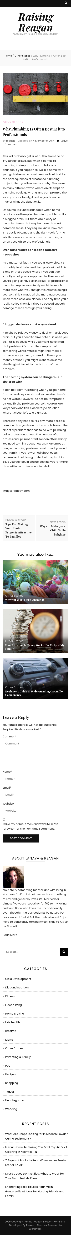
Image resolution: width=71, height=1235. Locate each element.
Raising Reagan (35, 21)
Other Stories (13, 122)
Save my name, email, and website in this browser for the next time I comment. (30, 826)
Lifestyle (10, 1031)
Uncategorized (15, 1100)
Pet (7, 1066)
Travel (9, 1092)
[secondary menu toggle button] (4, 3)
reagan (10, 141)
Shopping (11, 1083)
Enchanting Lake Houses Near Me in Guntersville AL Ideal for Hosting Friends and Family (34, 1191)
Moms (9, 1040)
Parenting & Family (18, 1057)
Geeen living (13, 1005)
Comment (10, 736)
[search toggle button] (66, 3)
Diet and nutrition (17, 987)
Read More (10, 935)
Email (7, 788)
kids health (12, 1022)
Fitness (10, 996)
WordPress (35, 1229)
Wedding (11, 1109)
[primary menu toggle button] (35, 46)
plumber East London (34, 439)
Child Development (18, 979)
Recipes (10, 1074)
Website (8, 804)
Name (7, 772)
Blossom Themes (36, 1225)
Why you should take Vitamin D (24, 599)
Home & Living (14, 1014)
